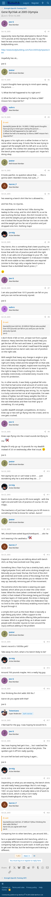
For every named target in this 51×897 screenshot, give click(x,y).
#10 (48, 471)
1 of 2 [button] (18, 856)
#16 (48, 689)
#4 (49, 170)
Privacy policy (31, 887)
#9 (49, 432)
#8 (49, 317)
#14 (48, 642)
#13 (48, 555)
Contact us (6, 887)
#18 (48, 741)
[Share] (45, 31)
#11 (48, 495)
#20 (48, 813)
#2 (49, 80)
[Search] (47, 3)
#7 (49, 288)
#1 (49, 31)
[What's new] (42, 3)
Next (26, 856)
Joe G (5, 16)
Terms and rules (18, 887)
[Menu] (4, 3)
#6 (49, 242)
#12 (48, 529)
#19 (48, 778)
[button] (2, 883)
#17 (48, 720)
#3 (49, 117)
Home (4, 890)
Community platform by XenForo (22, 895)
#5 (49, 194)
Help (40, 887)
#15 (48, 668)
